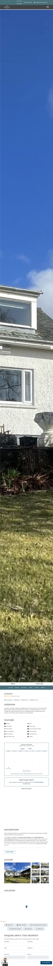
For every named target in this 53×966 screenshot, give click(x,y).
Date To (29, 954)
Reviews (43, 687)
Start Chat (27, 783)
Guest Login (19, 3)
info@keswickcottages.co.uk (41, 2)
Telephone (29, 948)
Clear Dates (26, 771)
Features (17, 687)
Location (37, 687)
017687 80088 (28, 2)
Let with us (19, 1)
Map (13, 684)
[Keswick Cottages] (7, 7)
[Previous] (1, 347)
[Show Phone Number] (4, 965)
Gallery (40, 684)
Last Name (29, 941)
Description (24, 687)
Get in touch (27, 773)
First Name (6, 941)
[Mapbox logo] (3, 921)
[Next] (52, 347)
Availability (46, 963)
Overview (10, 687)
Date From (6, 954)
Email (5, 948)
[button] (48, 7)
